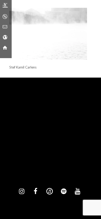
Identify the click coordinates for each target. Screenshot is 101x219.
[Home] (5, 48)
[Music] (5, 17)
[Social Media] (5, 38)
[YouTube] (77, 191)
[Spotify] (63, 191)
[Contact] (5, 27)
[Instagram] (21, 191)
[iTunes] (49, 191)
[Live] (5, 6)
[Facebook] (35, 191)
